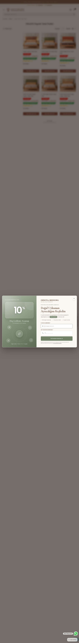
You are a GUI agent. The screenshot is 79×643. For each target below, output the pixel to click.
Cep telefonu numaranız (47, 329)
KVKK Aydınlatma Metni (57, 343)
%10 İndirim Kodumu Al (57, 338)
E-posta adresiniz (45, 323)
